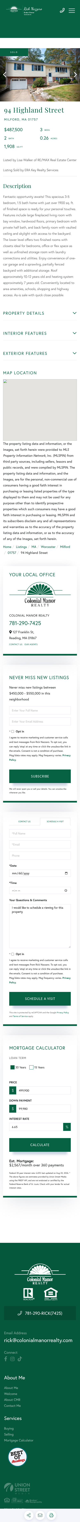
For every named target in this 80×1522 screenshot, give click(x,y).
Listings (21, 547)
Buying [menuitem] (9, 1428)
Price (13, 1082)
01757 (12, 553)
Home (7, 547)
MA (34, 547)
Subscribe (40, 776)
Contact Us (15, 644)
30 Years (20, 1067)
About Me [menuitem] (11, 1388)
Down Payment (20, 1100)
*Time (13, 883)
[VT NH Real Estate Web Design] (40, 1488)
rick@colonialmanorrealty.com (38, 1340)
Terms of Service (20, 1016)
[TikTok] (20, 1359)
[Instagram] (12, 1359)
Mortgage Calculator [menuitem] (18, 1440)
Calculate (40, 1145)
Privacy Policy (63, 1012)
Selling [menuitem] (9, 1434)
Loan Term (17, 1058)
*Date (13, 865)
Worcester (48, 547)
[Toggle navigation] (72, 11)
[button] (6, 74)
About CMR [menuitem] (12, 1400)
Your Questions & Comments (28, 900)
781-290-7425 (62, 10)
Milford (65, 547)
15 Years (39, 1067)
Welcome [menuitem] (10, 1394)
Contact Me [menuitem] (12, 1406)
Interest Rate (19, 1119)
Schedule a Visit (55, 821)
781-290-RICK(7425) (43, 1313)
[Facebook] (5, 1359)
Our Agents (31, 644)
